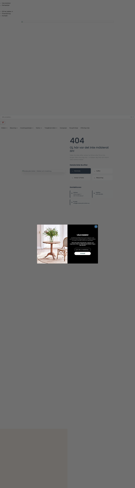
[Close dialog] (96, 226)
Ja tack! (82, 253)
